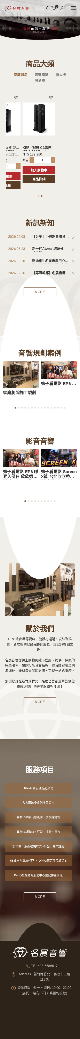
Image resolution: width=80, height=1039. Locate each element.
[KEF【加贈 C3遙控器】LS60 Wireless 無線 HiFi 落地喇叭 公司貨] (39, 119)
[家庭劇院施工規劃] (21, 374)
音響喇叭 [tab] (41, 75)
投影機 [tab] (40, 80)
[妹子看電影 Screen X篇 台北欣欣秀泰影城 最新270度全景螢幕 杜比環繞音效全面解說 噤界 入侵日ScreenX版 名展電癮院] (59, 458)
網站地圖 (45, 1027)
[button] (38, 196)
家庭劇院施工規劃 (19, 392)
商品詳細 (39, 179)
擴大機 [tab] (61, 75)
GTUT (35, 1027)
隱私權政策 (56, 1027)
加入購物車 (39, 170)
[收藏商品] (18, 96)
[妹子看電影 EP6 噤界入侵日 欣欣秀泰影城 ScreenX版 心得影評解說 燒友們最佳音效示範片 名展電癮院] (59, 370)
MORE (40, 292)
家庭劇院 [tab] (20, 75)
